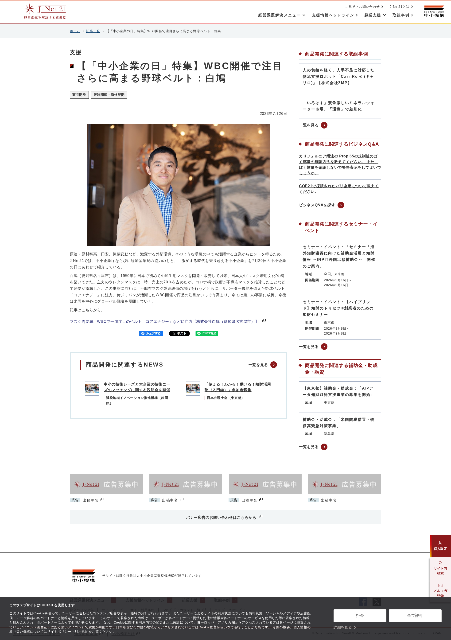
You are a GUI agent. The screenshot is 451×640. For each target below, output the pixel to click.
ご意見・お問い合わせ (362, 6)
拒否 (360, 615)
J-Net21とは (399, 6)
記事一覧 (93, 31)
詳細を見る (343, 627)
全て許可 (415, 615)
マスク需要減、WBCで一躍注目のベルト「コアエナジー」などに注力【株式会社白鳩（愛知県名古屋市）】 (165, 322)
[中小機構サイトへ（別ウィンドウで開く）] (434, 11)
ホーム (75, 31)
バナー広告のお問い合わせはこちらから (221, 517)
